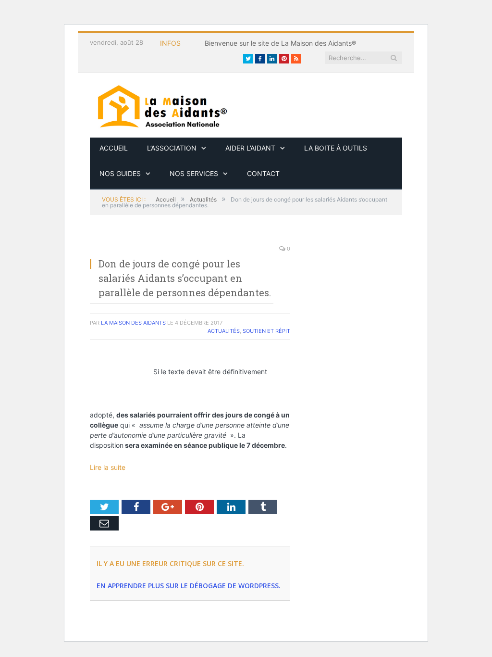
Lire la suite (107, 467)
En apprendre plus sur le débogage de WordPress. (189, 585)
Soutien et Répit (266, 331)
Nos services (194, 173)
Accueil (113, 148)
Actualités (224, 331)
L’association (172, 148)
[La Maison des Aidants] (162, 105)
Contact (263, 173)
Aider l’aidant (250, 148)
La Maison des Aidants (133, 322)
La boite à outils (335, 148)
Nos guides (120, 173)
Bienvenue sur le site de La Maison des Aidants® (280, 43)
